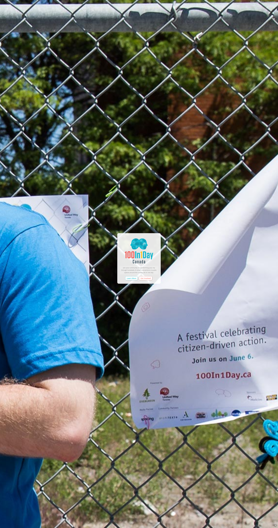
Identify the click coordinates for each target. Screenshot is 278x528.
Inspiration (260, 2)
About (252, 2)
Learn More (131, 278)
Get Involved (271, 2)
